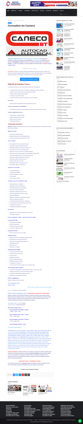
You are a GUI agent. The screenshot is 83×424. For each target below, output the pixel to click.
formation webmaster (69, 44)
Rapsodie (24, 330)
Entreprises (27, 10)
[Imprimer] (28, 375)
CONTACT (62, 10)
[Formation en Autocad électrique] (29, 388)
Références (55, 10)
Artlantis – (36, 335)
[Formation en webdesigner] (59, 35)
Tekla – (32, 335)
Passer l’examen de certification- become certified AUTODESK (40, 287)
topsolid (13, 342)
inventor (21, 340)
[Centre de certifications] (59, 155)
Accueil (10, 20)
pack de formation (68, 38)
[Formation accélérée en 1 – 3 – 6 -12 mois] (59, 25)
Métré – (36, 332)
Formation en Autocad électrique (28, 393)
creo (17, 345)
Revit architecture (31, 333)
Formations (13, 10)
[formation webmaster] (59, 45)
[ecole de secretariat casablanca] (59, 54)
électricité (45, 330)
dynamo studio (36, 346)
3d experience (22, 345)
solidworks (25, 340)
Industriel (14, 20)
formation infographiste (69, 62)
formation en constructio (42, 342)
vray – (19, 337)
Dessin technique (26, 342)
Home (8, 10)
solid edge (44, 340)
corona (42, 346)
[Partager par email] (26, 375)
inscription (48, 10)
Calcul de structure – (31, 332)
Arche (45, 338)
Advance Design (39, 345)
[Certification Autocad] (59, 178)
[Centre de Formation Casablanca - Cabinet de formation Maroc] (13, 3)
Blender (49, 343)
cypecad (14, 345)
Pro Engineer (32, 345)
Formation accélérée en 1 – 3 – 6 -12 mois (69, 24)
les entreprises (37, 60)
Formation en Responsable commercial (67, 68)
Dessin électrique (11, 330)
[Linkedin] (20, 375)
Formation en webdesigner (67, 34)
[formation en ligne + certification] (59, 160)
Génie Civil (49, 330)
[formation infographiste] (59, 63)
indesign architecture (12, 343)
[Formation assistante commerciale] (59, 30)
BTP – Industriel (11, 392)
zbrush (27, 345)
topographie (42, 332)
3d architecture (17, 346)
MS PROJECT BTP (24, 337)
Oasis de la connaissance (14, 58)
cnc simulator (39, 340)
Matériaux (29, 343)
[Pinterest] (23, 375)
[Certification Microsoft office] (59, 165)
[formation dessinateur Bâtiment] (59, 58)
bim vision (23, 346)
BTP (21, 342)
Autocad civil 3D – (38, 337)
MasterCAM (33, 340)
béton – (42, 335)
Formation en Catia (42, 393)
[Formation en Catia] (45, 388)
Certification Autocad (69, 176)
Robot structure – (23, 332)
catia (19, 340)
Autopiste (13, 333)
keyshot (28, 346)
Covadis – (18, 332)
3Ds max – (24, 335)
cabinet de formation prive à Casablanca (29, 58)
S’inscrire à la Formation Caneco (29, 79)
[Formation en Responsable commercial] (59, 67)
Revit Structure (43, 333)
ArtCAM (29, 340)
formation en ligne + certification (68, 159)
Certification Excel (68, 172)
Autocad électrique (18, 330)
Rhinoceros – (15, 337)
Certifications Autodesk (69, 168)
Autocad (10, 335)
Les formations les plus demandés (14, 327)
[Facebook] (14, 375)
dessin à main (33, 342)
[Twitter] (17, 375)
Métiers (20, 10)
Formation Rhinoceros (42, 343)
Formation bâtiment (22, 343)
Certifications (34, 10)
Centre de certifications (69, 154)
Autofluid (17, 342)
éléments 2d (10, 346)
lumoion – (10, 337)
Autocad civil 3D (12, 332)
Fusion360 (34, 343)
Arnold (31, 346)
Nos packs (42, 10)
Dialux (36, 330)
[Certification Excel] (59, 173)
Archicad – (28, 335)
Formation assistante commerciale (69, 30)
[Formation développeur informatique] (59, 49)
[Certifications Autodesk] (59, 169)
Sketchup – (19, 335)
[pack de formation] (59, 40)
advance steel (17, 333)
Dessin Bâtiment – (24, 333)
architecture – (14, 335)
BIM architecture (16, 348)
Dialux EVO (40, 330)
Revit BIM (37, 333)
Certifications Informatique (62, 181)
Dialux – (32, 330)
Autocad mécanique (14, 340)
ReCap (44, 345)
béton (39, 332)
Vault (47, 345)
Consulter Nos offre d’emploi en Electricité (29, 369)
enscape (10, 345)
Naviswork (29, 330)
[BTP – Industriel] (14, 388)
